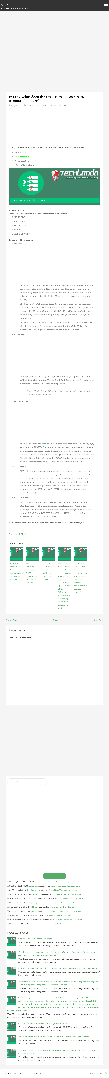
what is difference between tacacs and (70, 919)
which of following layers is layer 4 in (67, 890)
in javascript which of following (62, 907)
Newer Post (11, 620)
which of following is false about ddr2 (65, 886)
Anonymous (33, 886)
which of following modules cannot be (69, 903)
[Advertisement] (54, 36)
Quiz (5, 4)
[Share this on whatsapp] (16, 534)
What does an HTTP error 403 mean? (35, 939)
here (83, 523)
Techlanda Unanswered (37, 105)
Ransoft (43, 1073)
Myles (34, 907)
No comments (60, 105)
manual (46, 443)
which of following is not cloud (67, 882)
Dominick (38, 882)
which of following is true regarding (69, 898)
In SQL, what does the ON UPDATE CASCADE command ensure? (46, 98)
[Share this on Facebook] (19, 534)
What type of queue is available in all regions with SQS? (43, 1023)
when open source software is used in (69, 894)
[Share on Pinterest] (25, 534)
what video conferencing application (68, 924)
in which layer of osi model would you (67, 911)
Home (55, 620)
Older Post (98, 620)
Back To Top (97, 1073)
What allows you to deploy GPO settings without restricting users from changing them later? (59, 968)
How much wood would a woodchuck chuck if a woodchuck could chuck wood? (54, 1037)
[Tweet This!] (22, 534)
